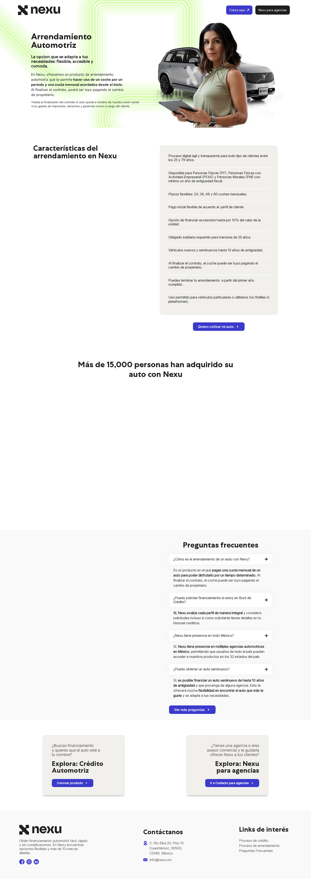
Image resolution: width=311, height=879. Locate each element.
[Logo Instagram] (29, 861)
